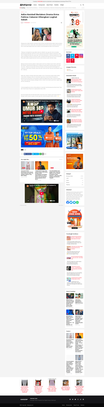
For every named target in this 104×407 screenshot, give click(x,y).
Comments (70, 70)
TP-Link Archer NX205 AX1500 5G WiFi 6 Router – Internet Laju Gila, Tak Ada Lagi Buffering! (25, 389)
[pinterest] (83, 399)
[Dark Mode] (81, 5)
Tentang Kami (41, 4)
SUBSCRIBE (40, 1)
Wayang (74, 184)
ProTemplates (36, 405)
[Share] (61, 23)
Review (74, 182)
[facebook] (70, 399)
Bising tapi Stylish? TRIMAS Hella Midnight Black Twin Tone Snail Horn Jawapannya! (76, 80)
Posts (69, 69)
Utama (35, 4)
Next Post (61, 205)
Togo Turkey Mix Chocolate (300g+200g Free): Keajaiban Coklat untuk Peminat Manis (76, 120)
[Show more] (45, 154)
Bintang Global (74, 176)
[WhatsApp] (40, 154)
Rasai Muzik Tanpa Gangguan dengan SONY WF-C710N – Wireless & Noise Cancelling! (76, 110)
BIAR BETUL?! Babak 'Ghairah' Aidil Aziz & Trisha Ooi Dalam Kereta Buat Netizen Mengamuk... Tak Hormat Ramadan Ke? (70, 320)
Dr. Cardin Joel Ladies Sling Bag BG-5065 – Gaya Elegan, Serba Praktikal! (65, 388)
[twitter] (73, 399)
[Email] (43, 154)
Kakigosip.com (30, 405)
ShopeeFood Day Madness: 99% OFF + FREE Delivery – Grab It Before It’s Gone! (76, 237)
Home (22, 12)
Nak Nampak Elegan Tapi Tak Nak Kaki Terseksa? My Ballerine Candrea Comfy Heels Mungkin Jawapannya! (79, 390)
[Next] (83, 7)
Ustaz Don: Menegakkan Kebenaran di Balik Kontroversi (79, 301)
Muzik (74, 180)
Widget (62, 4)
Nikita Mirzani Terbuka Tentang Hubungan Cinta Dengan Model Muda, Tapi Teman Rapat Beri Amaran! (70, 303)
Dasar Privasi (50, 4)
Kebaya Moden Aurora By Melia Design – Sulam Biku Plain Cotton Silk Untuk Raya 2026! (52, 389)
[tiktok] (81, 399)
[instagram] (78, 399)
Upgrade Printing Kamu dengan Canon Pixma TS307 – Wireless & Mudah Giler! (76, 100)
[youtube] (75, 399)
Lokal (25, 12)
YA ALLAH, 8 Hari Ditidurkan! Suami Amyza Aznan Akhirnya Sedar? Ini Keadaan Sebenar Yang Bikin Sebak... (27, 173)
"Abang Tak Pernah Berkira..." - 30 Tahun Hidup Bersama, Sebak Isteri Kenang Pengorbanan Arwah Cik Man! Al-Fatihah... (51, 7)
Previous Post (23, 205)
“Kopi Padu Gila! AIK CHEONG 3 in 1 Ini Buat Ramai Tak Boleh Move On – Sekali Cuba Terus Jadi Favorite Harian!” (38, 390)
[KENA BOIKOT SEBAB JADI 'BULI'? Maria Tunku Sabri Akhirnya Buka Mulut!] (79, 357)
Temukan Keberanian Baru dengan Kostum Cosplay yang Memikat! (76, 90)
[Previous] (82, 7)
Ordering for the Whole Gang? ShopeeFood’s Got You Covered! (77, 247)
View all (60, 159)
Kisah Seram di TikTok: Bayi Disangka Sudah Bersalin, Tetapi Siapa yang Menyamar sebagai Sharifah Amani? (79, 320)
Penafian (56, 4)
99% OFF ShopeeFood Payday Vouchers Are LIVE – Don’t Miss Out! (77, 257)
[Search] (83, 5)
